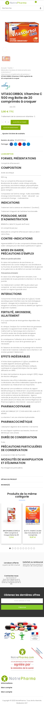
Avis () (12, 107)
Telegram (28, 144)
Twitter (15, 144)
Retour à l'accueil (39, 73)
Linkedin (24, 144)
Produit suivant (41, 73)
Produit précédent (36, 73)
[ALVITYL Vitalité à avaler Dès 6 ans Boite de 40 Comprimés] (33, 515)
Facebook (11, 144)
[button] (10, 548)
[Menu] (2, 2)
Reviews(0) (5, 485)
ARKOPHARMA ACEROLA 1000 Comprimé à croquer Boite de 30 (11, 533)
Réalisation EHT (22, 703)
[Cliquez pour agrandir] (5, 49)
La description (7, 154)
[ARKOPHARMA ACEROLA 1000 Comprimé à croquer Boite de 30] (11, 515)
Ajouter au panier (19, 122)
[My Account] (39, 3)
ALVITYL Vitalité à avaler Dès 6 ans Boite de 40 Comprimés (32, 533)
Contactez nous (11, 576)
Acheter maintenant (10, 128)
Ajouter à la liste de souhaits (13, 134)
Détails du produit (9, 479)
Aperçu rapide (16, 511)
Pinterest (20, 144)
